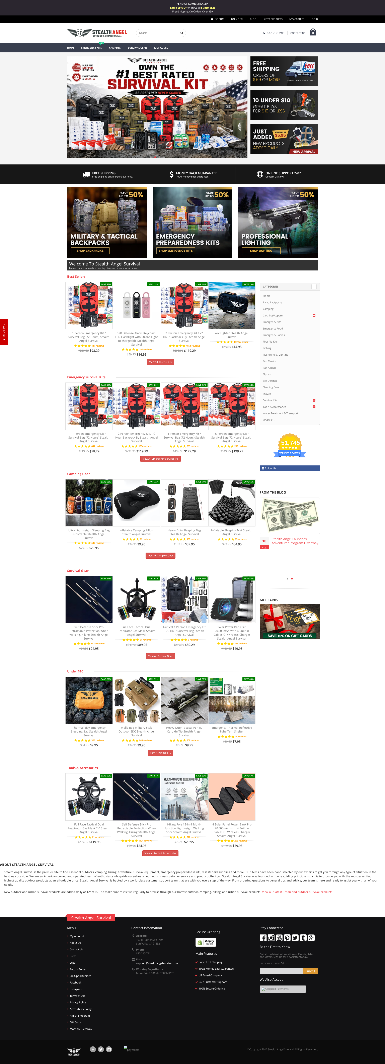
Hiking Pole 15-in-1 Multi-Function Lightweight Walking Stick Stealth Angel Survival (184, 828)
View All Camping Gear (160, 555)
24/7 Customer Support (213, 982)
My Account (296, 18)
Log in (314, 18)
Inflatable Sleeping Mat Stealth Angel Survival (231, 532)
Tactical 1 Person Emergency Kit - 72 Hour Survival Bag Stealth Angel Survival (184, 631)
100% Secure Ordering (212, 988)
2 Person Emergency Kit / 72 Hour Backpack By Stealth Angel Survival (184, 337)
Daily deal (237, 18)
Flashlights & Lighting (275, 354)
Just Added (269, 367)
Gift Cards (75, 1022)
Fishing (267, 348)
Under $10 (75, 671)
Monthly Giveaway (81, 1029)
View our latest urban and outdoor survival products (297, 892)
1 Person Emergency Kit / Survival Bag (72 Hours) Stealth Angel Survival (88, 337)
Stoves (267, 394)
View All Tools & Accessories (160, 853)
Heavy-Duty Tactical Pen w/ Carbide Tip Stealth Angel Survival (184, 731)
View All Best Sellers (160, 362)
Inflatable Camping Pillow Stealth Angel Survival (137, 532)
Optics (267, 374)
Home (266, 296)
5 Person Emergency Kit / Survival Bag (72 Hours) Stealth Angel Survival (231, 437)
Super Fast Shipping (210, 962)
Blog (253, 18)
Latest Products (273, 18)
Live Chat (218, 18)
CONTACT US (297, 33)
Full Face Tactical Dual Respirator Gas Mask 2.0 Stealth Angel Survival (89, 828)
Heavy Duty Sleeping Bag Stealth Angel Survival (184, 532)
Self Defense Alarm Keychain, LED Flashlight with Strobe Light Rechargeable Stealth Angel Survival (136, 338)
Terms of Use (77, 996)
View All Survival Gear (160, 656)
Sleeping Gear (271, 387)
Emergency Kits (272, 322)
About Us (75, 943)
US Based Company (210, 975)
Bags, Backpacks (272, 302)
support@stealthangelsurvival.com (157, 963)
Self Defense (270, 381)
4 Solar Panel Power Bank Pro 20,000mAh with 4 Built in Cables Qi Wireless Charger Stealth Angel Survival (231, 830)
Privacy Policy (78, 1002)
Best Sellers (76, 276)
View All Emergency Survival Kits (160, 458)
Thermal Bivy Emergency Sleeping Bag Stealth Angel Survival (89, 731)
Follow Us (270, 468)
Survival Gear (78, 570)
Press (73, 956)
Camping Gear (78, 474)
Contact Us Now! (274, 176)
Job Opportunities (80, 976)
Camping (268, 309)
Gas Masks (269, 361)
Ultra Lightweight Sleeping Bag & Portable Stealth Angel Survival (89, 534)
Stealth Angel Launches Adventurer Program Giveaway (295, 541)
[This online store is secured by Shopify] (206, 942)
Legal (73, 962)
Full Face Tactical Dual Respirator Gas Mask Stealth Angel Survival (137, 631)
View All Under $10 (160, 752)
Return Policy (78, 969)
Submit (310, 971)
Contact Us (76, 949)
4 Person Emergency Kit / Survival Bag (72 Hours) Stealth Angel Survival (184, 437)
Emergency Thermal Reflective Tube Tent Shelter (232, 729)
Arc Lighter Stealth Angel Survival (231, 335)
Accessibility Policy (81, 1009)
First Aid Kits (270, 341)
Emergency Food (273, 328)
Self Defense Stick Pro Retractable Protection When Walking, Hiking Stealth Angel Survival (88, 632)
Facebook (75, 982)
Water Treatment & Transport (280, 413)
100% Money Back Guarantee (216, 968)
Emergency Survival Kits (86, 377)
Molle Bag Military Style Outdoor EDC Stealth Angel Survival (137, 731)
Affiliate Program (80, 1015)
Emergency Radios (274, 335)
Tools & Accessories (82, 768)
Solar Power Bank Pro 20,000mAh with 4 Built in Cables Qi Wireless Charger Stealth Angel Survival (232, 632)
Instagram (76, 989)
